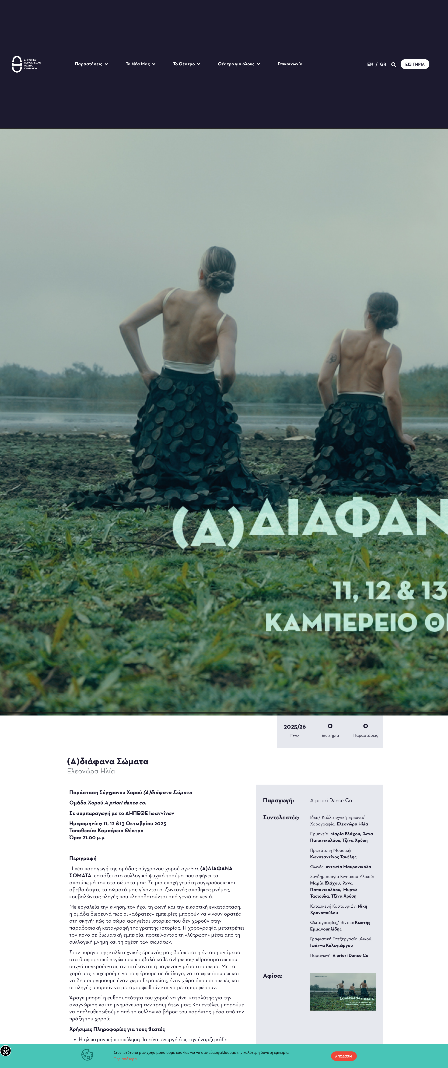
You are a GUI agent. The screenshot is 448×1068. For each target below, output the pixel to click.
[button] (394, 65)
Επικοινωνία (290, 64)
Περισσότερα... (127, 1059)
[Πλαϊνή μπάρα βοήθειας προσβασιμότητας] (5, 1050)
